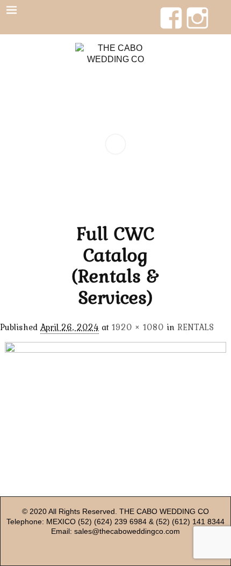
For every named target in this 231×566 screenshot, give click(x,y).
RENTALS (195, 327)
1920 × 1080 (138, 327)
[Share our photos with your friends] (197, 10)
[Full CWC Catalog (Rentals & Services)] (116, 410)
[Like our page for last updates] (171, 10)
